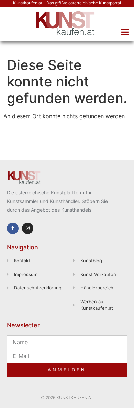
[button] (125, 32)
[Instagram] (28, 228)
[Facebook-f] (13, 228)
